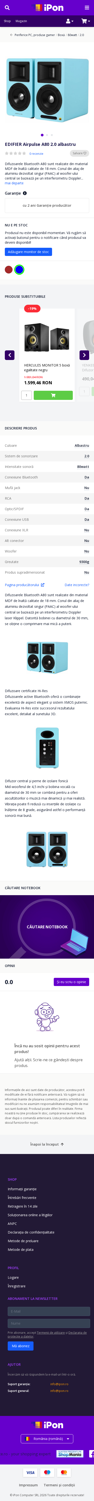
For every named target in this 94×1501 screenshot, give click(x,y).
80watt (71, 35)
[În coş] (53, 395)
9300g (84, 561)
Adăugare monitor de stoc (28, 251)
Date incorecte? (77, 585)
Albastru (82, 445)
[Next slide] (84, 355)
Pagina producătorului (22, 585)
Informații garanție (22, 1189)
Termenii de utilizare (51, 1333)
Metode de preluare (23, 1241)
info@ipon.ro (59, 1384)
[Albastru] (19, 269)
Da (87, 477)
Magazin (21, 21)
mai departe (14, 183)
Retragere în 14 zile (23, 1206)
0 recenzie (36, 154)
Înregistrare (17, 1286)
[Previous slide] (9, 355)
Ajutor (14, 1364)
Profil (13, 1267)
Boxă (60, 35)
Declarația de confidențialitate (31, 1232)
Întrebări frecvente (22, 1197)
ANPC (12, 1223)
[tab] (42, 135)
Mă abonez (20, 1346)
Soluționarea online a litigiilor (30, 1215)
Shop (7, 21)
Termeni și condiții (59, 1485)
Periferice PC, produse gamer (35, 35)
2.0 (81, 35)
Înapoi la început (44, 1144)
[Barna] (9, 269)
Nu (86, 487)
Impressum (28, 1485)
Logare (13, 1277)
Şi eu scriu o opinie (71, 982)
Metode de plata (21, 1249)
